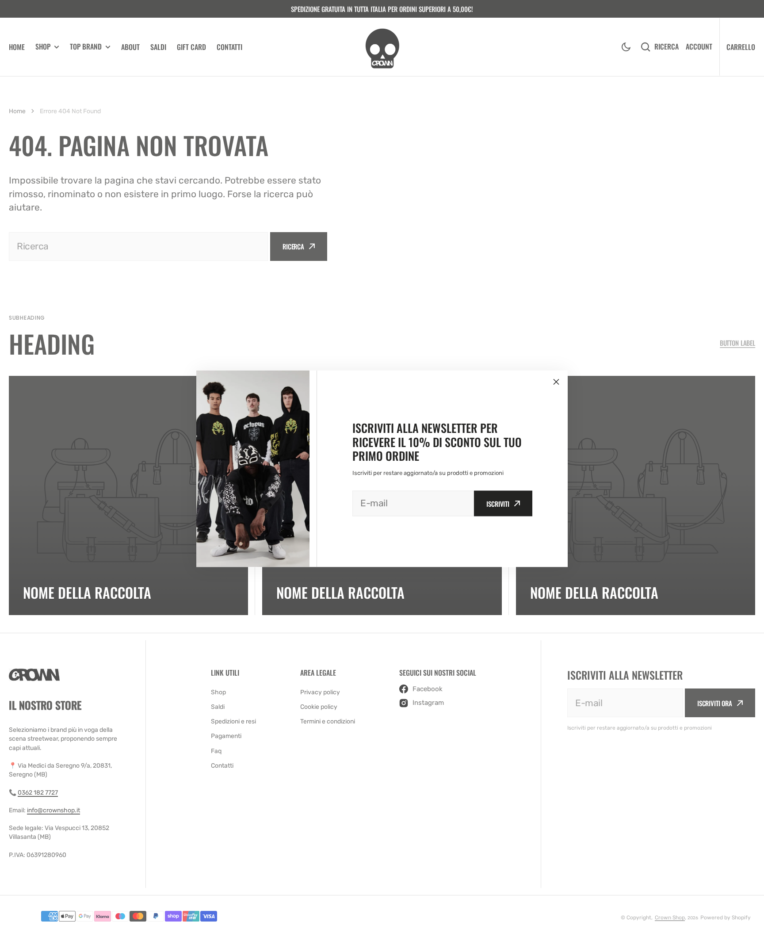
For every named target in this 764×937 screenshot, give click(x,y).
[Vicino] (556, 381)
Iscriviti (497, 503)
